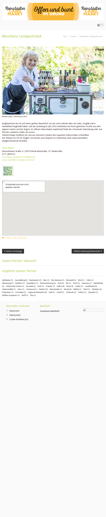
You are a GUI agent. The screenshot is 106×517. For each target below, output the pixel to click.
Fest (61, 283)
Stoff (25, 295)
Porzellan (20, 292)
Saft (52, 292)
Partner (73, 36)
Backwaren (36, 280)
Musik (67, 289)
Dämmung (7, 283)
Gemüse (87, 283)
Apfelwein (7, 280)
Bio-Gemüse (57, 280)
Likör (15, 238)
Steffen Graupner (11, 295)
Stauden (93, 292)
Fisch (76, 283)
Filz (68, 283)
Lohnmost (31, 289)
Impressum (14, 310)
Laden (79, 286)
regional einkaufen (37, 292)
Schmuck (71, 292)
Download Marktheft (49, 311)
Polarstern (8, 292)
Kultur (60, 286)
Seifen (82, 292)
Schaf (60, 292)
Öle (33, 295)
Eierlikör (8, 238)
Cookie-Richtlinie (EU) (18, 319)
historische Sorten (15, 286)
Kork (41, 286)
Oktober (97, 289)
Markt (43, 289)
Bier (46, 280)
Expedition (32, 283)
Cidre (89, 280)
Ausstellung (21, 280)
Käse (69, 286)
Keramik (31, 286)
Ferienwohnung (48, 283)
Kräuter (50, 286)
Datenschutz (15, 315)
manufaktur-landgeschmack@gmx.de (18, 157)
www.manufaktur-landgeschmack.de (18, 160)
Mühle (77, 289)
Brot (81, 280)
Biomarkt (71, 280)
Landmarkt (91, 286)
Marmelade (22, 238)
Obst (86, 289)
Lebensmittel (9, 289)
